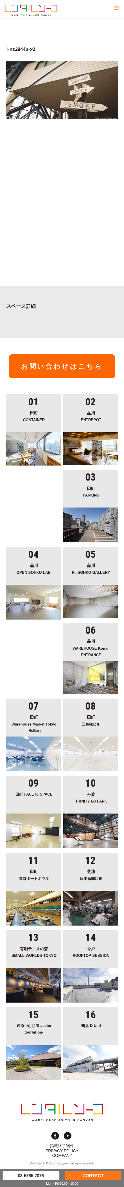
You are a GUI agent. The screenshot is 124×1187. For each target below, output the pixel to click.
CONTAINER (34, 416)
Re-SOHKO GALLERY (91, 569)
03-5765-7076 (31, 1175)
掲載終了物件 (62, 1145)
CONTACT (93, 1175)
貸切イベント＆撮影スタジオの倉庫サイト (31, 10)
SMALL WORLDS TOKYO (34, 952)
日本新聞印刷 (91, 875)
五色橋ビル (91, 720)
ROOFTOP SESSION (91, 952)
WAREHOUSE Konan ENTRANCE (91, 648)
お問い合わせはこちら (62, 366)
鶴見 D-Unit (91, 1026)
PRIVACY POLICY (62, 1150)
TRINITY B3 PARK (91, 798)
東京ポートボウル (34, 875)
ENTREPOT (91, 416)
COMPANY (62, 1155)
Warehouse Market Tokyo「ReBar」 (34, 724)
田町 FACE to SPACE (34, 794)
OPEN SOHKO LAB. (34, 569)
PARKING (91, 492)
